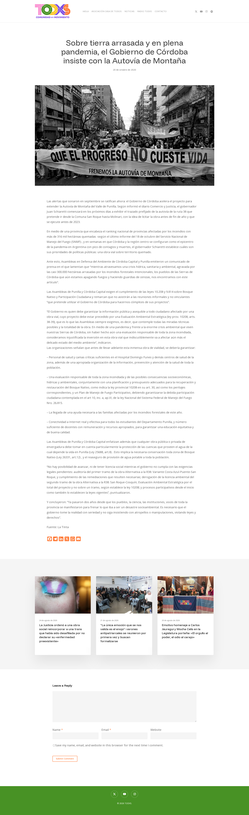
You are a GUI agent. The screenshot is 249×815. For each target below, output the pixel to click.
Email (106, 730)
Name (57, 730)
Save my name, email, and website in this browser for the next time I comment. (109, 745)
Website (155, 730)
